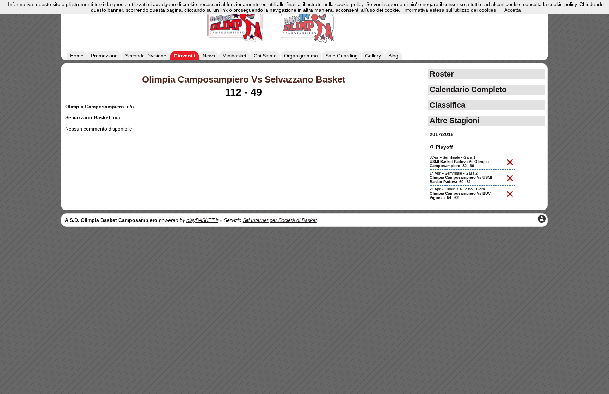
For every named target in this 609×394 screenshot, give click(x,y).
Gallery (373, 56)
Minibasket (234, 56)
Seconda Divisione (145, 56)
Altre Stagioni (454, 120)
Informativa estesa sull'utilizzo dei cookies (449, 10)
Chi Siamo (265, 56)
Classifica (447, 105)
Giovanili (184, 56)
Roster (442, 73)
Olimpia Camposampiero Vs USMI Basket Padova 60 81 (461, 179)
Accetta (512, 10)
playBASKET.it (202, 220)
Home (77, 56)
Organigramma (301, 56)
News (209, 56)
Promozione (104, 56)
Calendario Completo (468, 89)
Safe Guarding (341, 56)
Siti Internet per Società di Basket (280, 220)
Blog (393, 56)
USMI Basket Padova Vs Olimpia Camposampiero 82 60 (459, 163)
